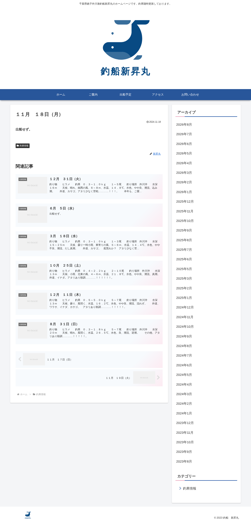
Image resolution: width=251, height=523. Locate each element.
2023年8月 (184, 461)
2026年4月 (184, 163)
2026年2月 (184, 182)
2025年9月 (184, 230)
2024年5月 (184, 375)
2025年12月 (185, 201)
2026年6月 (184, 144)
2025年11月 (184, 211)
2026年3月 (184, 173)
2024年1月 (184, 413)
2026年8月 (184, 124)
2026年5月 (184, 153)
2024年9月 (184, 336)
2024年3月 (184, 394)
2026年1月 (184, 192)
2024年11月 (184, 317)
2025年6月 (184, 259)
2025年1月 (184, 298)
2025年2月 (184, 288)
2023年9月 (184, 452)
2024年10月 (185, 326)
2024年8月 (184, 346)
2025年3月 (184, 278)
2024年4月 (184, 384)
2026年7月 (184, 134)
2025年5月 (184, 269)
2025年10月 (185, 221)
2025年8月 (184, 240)
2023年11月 (184, 432)
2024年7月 (184, 355)
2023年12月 (185, 423)
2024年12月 (185, 307)
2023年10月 (185, 442)
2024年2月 (184, 403)
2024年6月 (184, 365)
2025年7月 (184, 249)
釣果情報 (24, 145)
